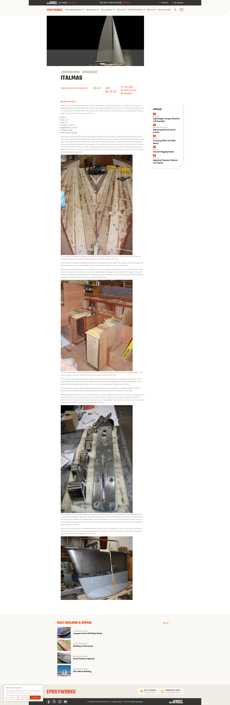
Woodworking (91, 9)
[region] (23, 693)
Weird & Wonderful (135, 9)
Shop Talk (120, 9)
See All (166, 623)
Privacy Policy (117, 702)
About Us (150, 9)
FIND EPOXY (72, 3)
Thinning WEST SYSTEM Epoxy (164, 142)
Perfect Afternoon (137, 702)
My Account (179, 3)
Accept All (35, 697)
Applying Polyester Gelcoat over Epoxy (165, 161)
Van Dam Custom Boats (96, 105)
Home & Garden (107, 9)
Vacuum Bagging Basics (163, 151)
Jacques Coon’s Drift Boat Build (87, 633)
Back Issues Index (164, 9)
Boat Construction (90, 72)
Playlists (165, 2)
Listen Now (128, 87)
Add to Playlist (130, 90)
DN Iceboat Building (82, 671)
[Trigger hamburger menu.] (181, 9)
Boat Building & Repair (73, 9)
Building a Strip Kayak (83, 645)
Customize (12, 697)
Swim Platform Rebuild (83, 658)
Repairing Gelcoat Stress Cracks (164, 131)
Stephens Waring (87, 256)
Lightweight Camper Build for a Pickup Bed (166, 120)
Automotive (156, 116)
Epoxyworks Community (76, 88)
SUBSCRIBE (126, 2)
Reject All (23, 697)
